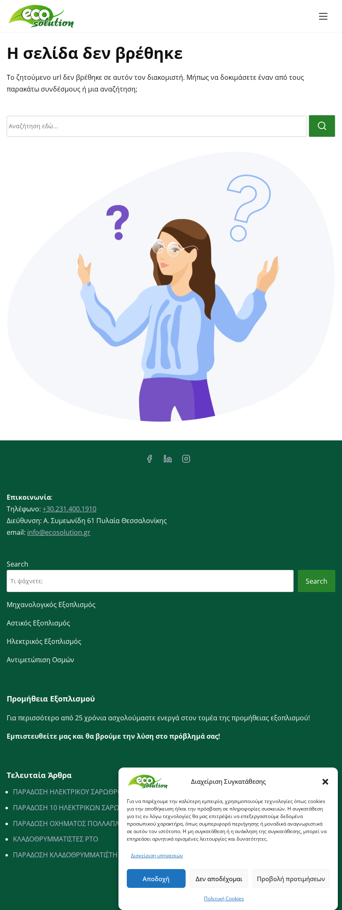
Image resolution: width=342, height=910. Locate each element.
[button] (325, 782)
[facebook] (149, 461)
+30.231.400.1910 (69, 508)
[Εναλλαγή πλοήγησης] (323, 15)
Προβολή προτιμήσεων (291, 878)
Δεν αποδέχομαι (219, 878)
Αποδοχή (156, 878)
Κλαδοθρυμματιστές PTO (55, 839)
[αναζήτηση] (322, 126)
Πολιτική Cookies (224, 898)
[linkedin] (167, 461)
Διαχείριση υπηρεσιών (157, 855)
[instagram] (186, 461)
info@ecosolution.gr (59, 532)
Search (17, 564)
